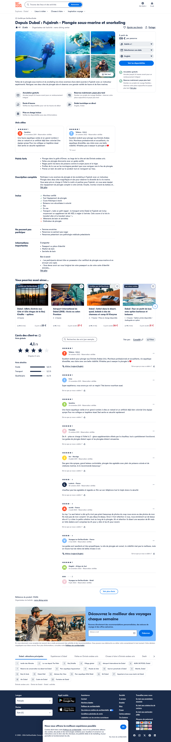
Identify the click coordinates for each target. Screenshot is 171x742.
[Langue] (143, 3)
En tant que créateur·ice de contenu (145, 706)
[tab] (31, 656)
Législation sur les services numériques (95, 717)
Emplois (122, 703)
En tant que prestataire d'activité (144, 700)
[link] (31, 306)
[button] (21, 27)
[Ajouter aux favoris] (46, 286)
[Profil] (152, 3)
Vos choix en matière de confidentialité (95, 710)
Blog (120, 706)
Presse (121, 710)
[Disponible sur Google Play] (66, 701)
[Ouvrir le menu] (154, 353)
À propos (122, 699)
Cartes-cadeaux (124, 714)
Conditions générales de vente (92, 714)
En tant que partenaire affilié (144, 713)
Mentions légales (87, 703)
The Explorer (123, 717)
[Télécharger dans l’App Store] (66, 710)
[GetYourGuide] (18, 4)
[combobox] (46, 4)
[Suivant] (155, 306)
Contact (84, 699)
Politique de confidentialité (74, 645)
